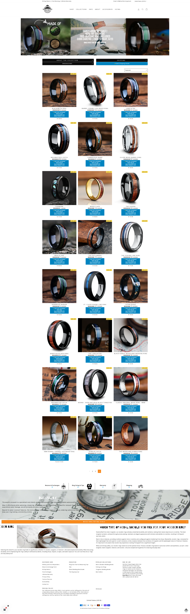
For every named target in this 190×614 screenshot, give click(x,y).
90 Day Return (46, 569)
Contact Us (45, 584)
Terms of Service (47, 579)
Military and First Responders (50, 564)
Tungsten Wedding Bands (103, 569)
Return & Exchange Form (49, 567)
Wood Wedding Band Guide (76, 569)
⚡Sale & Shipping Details (122, 63)
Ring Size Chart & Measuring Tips (78, 564)
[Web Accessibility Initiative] (0, 612)
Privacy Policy (46, 577)
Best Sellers (99, 572)
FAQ (70, 567)
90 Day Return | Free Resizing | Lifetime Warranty (56, 1)
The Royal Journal (74, 572)
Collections (81, 9)
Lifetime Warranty (47, 574)
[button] (186, 610)
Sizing (117, 9)
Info (91, 9)
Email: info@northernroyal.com (122, 1)
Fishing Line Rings (101, 567)
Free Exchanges (46, 572)
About (97, 9)
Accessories (108, 9)
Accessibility (45, 581)
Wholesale (99, 589)
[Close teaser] (8, 606)
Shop (72, 9)
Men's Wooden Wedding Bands (104, 564)
